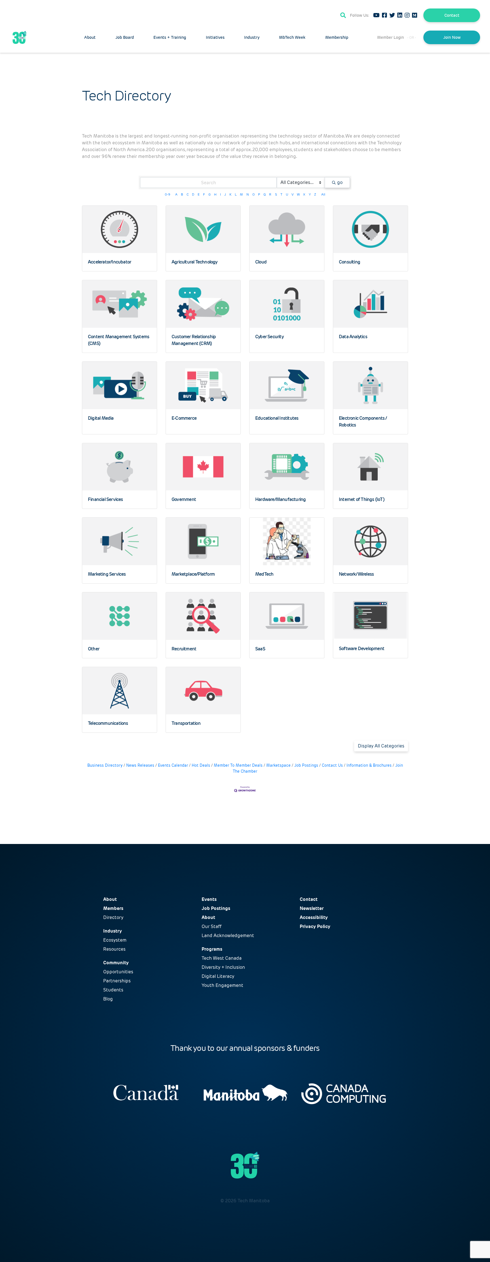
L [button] (235, 194)
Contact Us (332, 765)
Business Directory (104, 765)
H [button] (215, 194)
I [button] (220, 194)
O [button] (253, 194)
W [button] (298, 194)
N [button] (247, 194)
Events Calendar (173, 765)
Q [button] (264, 194)
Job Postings (306, 765)
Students (113, 990)
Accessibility (314, 917)
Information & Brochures (369, 765)
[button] (381, 746)
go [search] (340, 182)
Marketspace (278, 765)
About (90, 37)
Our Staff (211, 926)
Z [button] (315, 194)
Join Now (452, 37)
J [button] (225, 194)
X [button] (304, 194)
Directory (113, 917)
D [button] (193, 194)
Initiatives (215, 37)
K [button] (230, 194)
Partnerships (117, 981)
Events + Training (169, 37)
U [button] (287, 194)
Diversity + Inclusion (223, 967)
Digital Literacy (218, 976)
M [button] (241, 194)
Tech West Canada (222, 958)
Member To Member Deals (238, 765)
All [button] (323, 194)
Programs (212, 949)
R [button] (270, 194)
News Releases (140, 765)
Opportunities (118, 972)
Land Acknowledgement (228, 936)
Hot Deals (201, 765)
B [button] (182, 194)
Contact (451, 15)
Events (209, 899)
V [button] (292, 194)
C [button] (188, 194)
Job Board (124, 37)
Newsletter (312, 908)
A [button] (176, 194)
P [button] (259, 194)
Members (113, 908)
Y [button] (310, 194)
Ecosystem (114, 940)
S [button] (276, 194)
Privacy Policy (315, 926)
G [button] (209, 194)
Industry (251, 37)
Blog (108, 999)
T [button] (281, 194)
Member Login (390, 37)
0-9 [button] (167, 194)
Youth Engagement (222, 985)
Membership (336, 37)
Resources (114, 949)
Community (116, 963)
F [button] (204, 194)
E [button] (199, 194)
